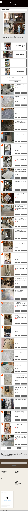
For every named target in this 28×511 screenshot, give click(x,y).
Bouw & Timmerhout (17, 480)
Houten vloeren (17, 471)
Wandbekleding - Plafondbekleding (19, 479)
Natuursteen (16, 472)
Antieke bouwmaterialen (18, 474)
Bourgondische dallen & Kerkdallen (19, 473)
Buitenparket (16, 485)
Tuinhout (16, 482)
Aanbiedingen (16, 484)
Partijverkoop (16, 481)
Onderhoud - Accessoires (18, 483)
